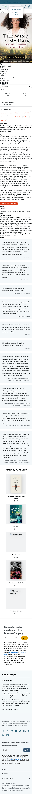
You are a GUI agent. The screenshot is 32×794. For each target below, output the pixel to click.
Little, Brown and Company (8, 77)
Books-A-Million (26, 113)
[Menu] (3, 6)
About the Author (5, 215)
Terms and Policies (8, 778)
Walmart (3, 121)
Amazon (3, 113)
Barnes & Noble (13, 113)
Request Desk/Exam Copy (8, 203)
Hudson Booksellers (16, 117)
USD (16, 12)
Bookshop (4, 117)
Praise (2, 237)
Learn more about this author (10, 709)
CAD (16, 15)
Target (26, 117)
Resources (5, 774)
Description (3, 123)
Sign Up (24, 638)
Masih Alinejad (6, 66)
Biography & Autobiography (8, 212)
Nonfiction (3, 208)
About (3, 769)
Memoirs (21, 212)
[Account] (25, 6)
